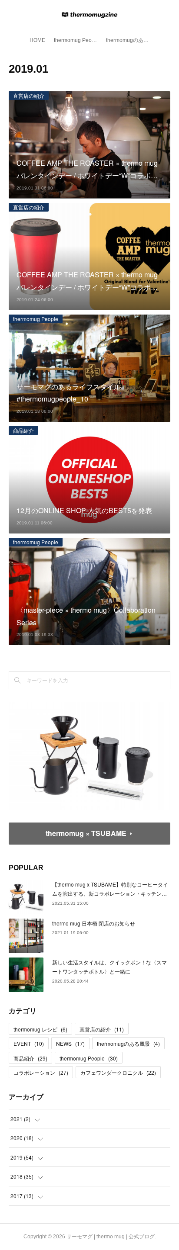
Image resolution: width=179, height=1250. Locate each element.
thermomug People (76, 40)
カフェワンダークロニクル (118, 1072)
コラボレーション (40, 1072)
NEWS (70, 1043)
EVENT (28, 1043)
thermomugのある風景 (130, 40)
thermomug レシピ (40, 1029)
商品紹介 (23, 430)
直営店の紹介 (28, 95)
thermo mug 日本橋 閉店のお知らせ (93, 923)
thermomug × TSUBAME (86, 833)
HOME (37, 40)
